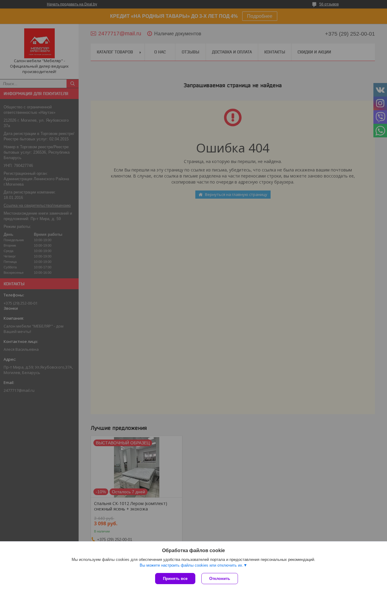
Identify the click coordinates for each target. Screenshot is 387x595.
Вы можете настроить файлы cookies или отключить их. (191, 565)
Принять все (175, 578)
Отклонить (219, 578)
